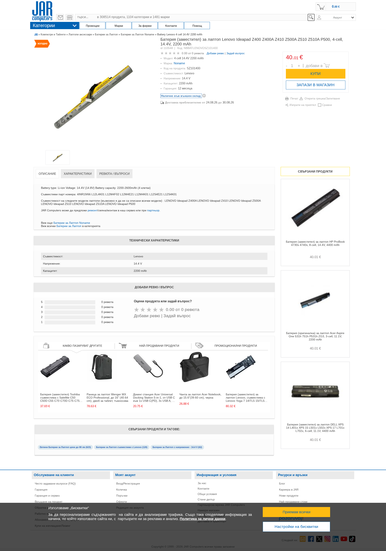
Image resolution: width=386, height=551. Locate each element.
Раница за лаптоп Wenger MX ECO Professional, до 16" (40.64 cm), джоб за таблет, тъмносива (107, 397)
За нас (202, 483)
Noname (179, 63)
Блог (282, 483)
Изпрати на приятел (303, 104)
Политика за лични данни (202, 519)
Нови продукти (288, 495)
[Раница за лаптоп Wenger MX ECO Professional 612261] (102, 381)
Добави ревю (215, 53)
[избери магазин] (69, 17)
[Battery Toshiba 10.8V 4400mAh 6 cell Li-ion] (55, 381)
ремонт (92, 210)
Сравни (327, 104)
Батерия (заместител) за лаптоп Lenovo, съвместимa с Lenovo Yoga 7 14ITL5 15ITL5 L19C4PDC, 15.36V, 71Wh (245, 397)
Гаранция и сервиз (47, 495)
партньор (153, 210)
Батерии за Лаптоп (106, 34)
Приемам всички (296, 512)
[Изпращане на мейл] (60, 17)
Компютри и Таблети (53, 34)
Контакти (203, 488)
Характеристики (78, 173)
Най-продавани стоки (293, 501)
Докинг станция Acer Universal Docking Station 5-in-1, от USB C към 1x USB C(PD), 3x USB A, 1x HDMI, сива (154, 397)
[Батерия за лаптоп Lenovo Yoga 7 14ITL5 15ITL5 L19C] (241, 381)
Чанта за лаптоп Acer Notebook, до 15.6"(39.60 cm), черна (200, 396)
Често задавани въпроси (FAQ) (55, 483)
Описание (47, 173)
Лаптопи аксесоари (80, 34)
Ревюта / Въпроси (114, 173)
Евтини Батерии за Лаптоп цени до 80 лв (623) (65, 447)
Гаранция (41, 489)
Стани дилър (206, 499)
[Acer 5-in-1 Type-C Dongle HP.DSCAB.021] (148, 381)
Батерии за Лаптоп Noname (137, 34)
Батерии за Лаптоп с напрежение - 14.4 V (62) (177, 447)
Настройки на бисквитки (296, 526)
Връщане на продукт (48, 501)
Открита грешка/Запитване (322, 98)
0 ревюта (198, 53)
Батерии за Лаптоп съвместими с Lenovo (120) (121, 447)
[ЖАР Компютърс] (42, 11)
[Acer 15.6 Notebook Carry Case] (194, 381)
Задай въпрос (235, 53)
